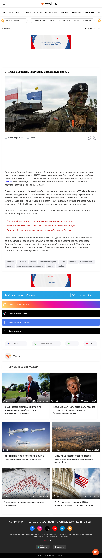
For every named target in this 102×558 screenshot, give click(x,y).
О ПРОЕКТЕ (89, 522)
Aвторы (19, 12)
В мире (28, 12)
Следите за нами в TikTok (18, 313)
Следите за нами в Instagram (19, 305)
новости (11, 261)
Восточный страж (48, 261)
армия (10, 266)
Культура (53, 12)
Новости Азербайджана (14, 20)
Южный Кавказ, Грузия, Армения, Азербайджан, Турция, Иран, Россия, (62, 20)
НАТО (33, 261)
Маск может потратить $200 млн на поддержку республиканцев (41, 225)
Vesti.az (8, 181)
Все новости (7, 12)
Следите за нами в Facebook (19, 322)
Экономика (76, 12)
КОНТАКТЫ (33, 522)
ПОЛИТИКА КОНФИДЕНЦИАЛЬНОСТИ (65, 522)
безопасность (86, 261)
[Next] (99, 20)
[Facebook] (32, 528)
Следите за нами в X (16, 331)
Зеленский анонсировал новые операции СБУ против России (39, 230)
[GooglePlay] (43, 547)
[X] (47, 528)
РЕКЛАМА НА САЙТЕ (17, 522)
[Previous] (2, 20)
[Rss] (69, 528)
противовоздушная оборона (30, 266)
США (63, 261)
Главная (88, 29)
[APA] (51, 540)
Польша (22, 261)
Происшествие (40, 12)
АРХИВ (43, 522)
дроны (50, 266)
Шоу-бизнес (88, 12)
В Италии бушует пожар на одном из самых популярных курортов (41, 221)
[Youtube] (54, 528)
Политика (64, 12)
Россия (72, 261)
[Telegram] (62, 528)
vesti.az (61, 266)
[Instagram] (39, 528)
